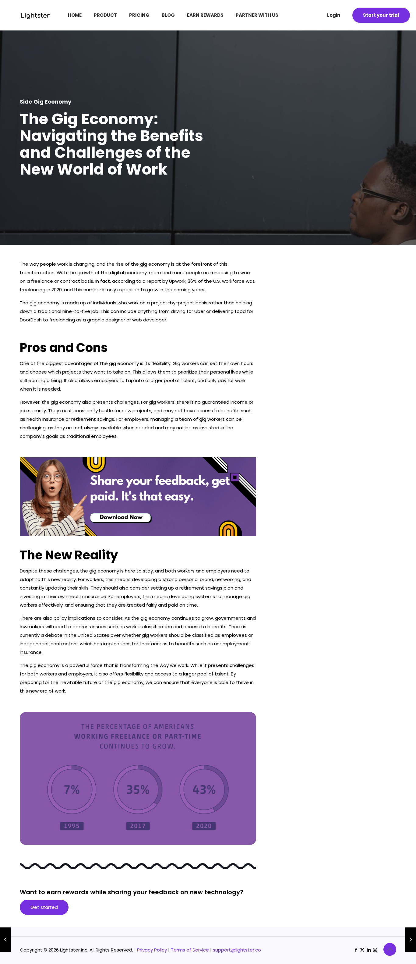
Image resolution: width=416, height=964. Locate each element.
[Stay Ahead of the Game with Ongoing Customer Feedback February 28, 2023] (5, 939)
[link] (138, 496)
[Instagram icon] (375, 950)
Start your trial (381, 15)
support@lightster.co (237, 950)
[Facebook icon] (356, 950)
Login (333, 15)
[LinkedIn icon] (368, 950)
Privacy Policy (152, 950)
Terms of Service (190, 950)
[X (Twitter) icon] (362, 950)
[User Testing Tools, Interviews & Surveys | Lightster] (28, 17)
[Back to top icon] (389, 949)
